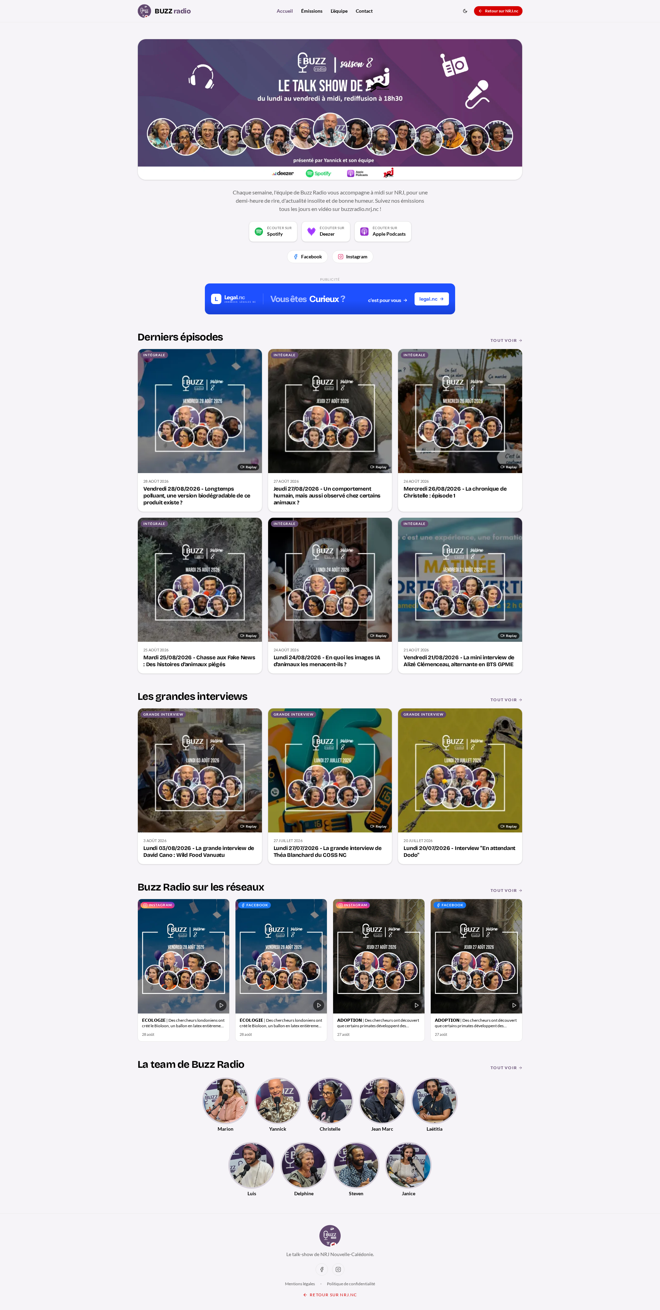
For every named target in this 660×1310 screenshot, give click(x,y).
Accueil (285, 11)
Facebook (311, 256)
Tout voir (504, 340)
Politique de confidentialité (351, 1283)
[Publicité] (330, 298)
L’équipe (339, 11)
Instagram (356, 256)
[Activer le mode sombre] (465, 11)
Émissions (311, 11)
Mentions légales (300, 1283)
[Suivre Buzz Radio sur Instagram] (338, 1269)
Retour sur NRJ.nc (501, 10)
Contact (364, 11)
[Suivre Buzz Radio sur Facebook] (322, 1269)
